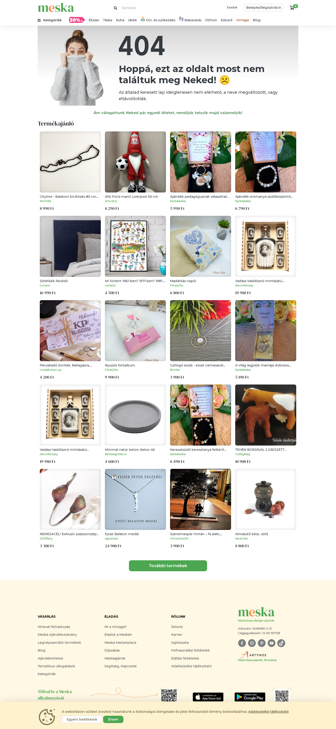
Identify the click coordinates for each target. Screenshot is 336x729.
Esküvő (226, 20)
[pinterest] (262, 643)
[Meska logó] (56, 7)
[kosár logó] (292, 7)
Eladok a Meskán (118, 635)
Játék (132, 20)
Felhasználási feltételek (190, 650)
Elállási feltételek (185, 658)
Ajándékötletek (50, 658)
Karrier (176, 635)
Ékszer (94, 20)
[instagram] (252, 643)
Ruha (120, 20)
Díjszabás (112, 650)
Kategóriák (47, 674)
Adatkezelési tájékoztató (191, 666)
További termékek (168, 565)
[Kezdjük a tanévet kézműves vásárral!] (77, 20)
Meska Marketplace (120, 643)
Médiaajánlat (114, 658)
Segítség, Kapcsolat (120, 666)
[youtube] (271, 643)
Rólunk (177, 627)
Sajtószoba (180, 643)
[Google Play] (208, 697)
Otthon (211, 20)
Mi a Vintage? (115, 627)
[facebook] (242, 643)
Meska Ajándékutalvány (57, 635)
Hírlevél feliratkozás (54, 627)
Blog (257, 20)
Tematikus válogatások (56, 666)
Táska (107, 20)
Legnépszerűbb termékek (59, 643)
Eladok (232, 7)
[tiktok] (281, 643)
